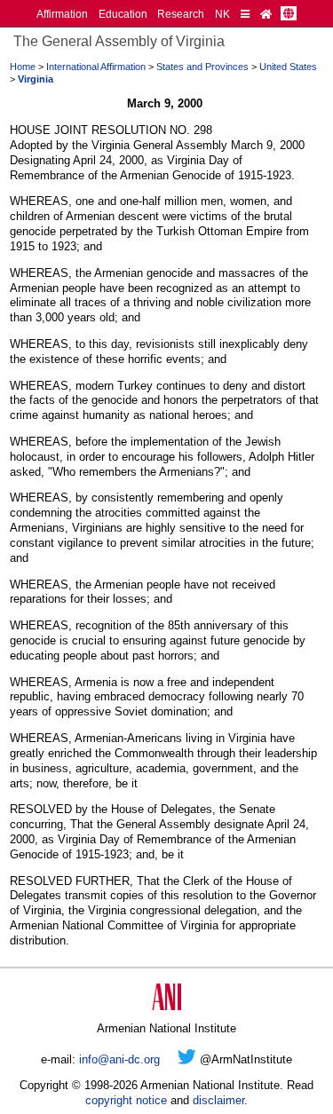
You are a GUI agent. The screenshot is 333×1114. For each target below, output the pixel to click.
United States (288, 66)
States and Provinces (202, 66)
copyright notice (126, 1100)
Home (23, 66)
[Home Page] (266, 14)
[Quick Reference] (245, 14)
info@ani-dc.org (119, 1059)
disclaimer (218, 1100)
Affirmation (62, 14)
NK (222, 14)
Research (180, 14)
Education (123, 14)
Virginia (35, 79)
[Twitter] (187, 1059)
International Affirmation (96, 66)
